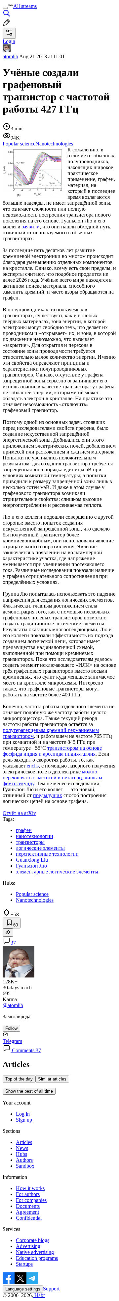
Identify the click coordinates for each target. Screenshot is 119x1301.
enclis (33, 765)
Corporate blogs (32, 1240)
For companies (31, 1200)
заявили (31, 226)
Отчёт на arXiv (19, 813)
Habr (39, 1295)
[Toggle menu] (5, 8)
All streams (25, 6)
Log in (23, 1114)
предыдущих (47, 795)
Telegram (12, 1041)
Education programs (37, 1258)
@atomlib (13, 1005)
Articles (24, 1142)
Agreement (27, 1212)
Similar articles (52, 1079)
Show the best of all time (29, 1091)
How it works (30, 1188)
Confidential (29, 1218)
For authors (28, 1194)
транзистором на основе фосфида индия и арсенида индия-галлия (52, 751)
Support (51, 1288)
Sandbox (25, 1166)
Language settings (22, 1289)
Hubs (21, 1154)
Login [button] (9, 41)
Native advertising (35, 1252)
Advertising (28, 1246)
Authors (24, 1160)
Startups (24, 1264)
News (22, 1148)
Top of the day (19, 1079)
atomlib (10, 56)
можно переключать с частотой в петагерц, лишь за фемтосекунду (52, 777)
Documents (28, 1206)
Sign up (24, 1120)
